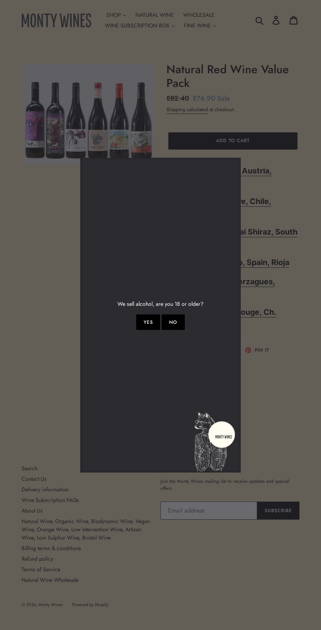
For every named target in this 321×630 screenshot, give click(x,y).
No (173, 322)
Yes (148, 322)
